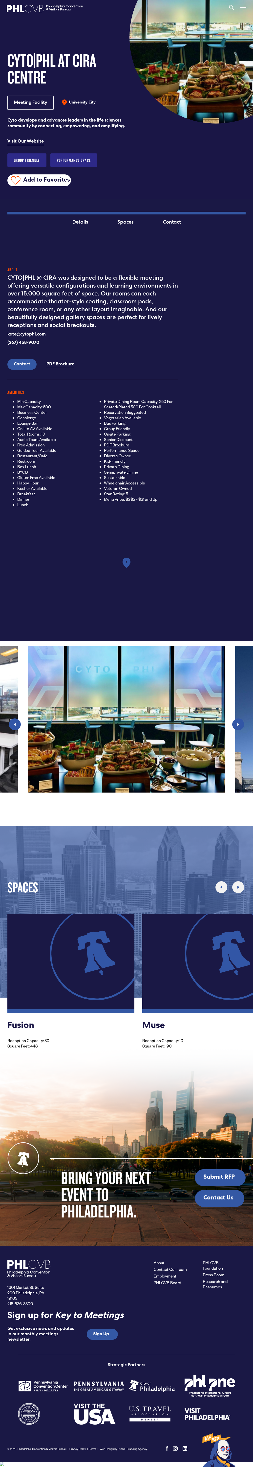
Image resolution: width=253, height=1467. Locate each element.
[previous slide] (14, 724)
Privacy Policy (77, 1449)
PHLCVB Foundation (213, 1265)
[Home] (45, 10)
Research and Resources (215, 1284)
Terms (92, 1449)
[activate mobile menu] (242, 7)
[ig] (175, 1448)
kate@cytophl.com (26, 334)
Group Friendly (27, 160)
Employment (165, 1275)
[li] (185, 1448)
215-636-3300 (20, 1303)
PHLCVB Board (167, 1282)
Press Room (213, 1274)
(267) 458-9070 (23, 343)
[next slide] (238, 724)
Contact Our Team (170, 1269)
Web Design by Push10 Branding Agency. (123, 1449)
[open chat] (218, 1449)
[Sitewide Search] (231, 9)
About (159, 1262)
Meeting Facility (30, 103)
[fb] (167, 1448)
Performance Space (74, 160)
